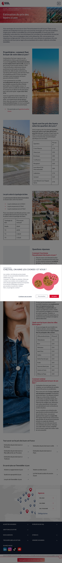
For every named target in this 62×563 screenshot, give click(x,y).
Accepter (54, 296)
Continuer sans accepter (25, 296)
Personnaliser (41, 296)
